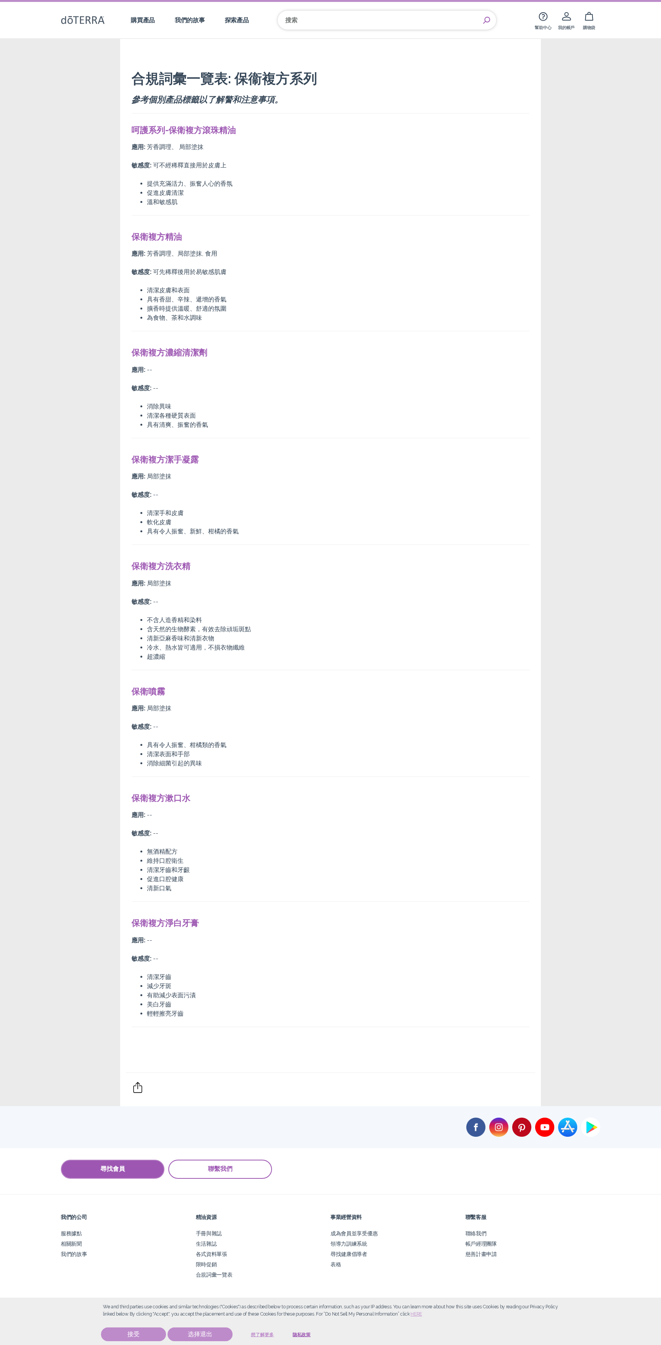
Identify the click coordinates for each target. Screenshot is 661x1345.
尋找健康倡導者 (348, 1254)
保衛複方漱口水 (161, 798)
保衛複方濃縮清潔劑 (169, 352)
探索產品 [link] (237, 20)
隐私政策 (302, 1334)
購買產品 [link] (143, 20)
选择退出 (200, 1334)
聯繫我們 (220, 1168)
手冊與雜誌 (209, 1233)
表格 (335, 1264)
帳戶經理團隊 (481, 1243)
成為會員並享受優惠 (354, 1233)
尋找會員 (113, 1168)
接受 (133, 1334)
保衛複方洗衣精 (161, 566)
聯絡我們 (476, 1233)
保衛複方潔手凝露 (165, 459)
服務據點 (71, 1233)
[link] (543, 20)
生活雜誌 (206, 1243)
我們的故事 (74, 1254)
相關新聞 (71, 1243)
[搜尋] (486, 20)
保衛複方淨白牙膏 (165, 923)
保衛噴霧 (148, 691)
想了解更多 (262, 1334)
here (416, 1314)
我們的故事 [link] (190, 20)
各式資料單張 (211, 1254)
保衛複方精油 (157, 236)
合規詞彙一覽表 (214, 1274)
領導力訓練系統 (348, 1243)
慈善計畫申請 (481, 1254)
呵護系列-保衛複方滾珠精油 (184, 130)
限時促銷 (206, 1264)
